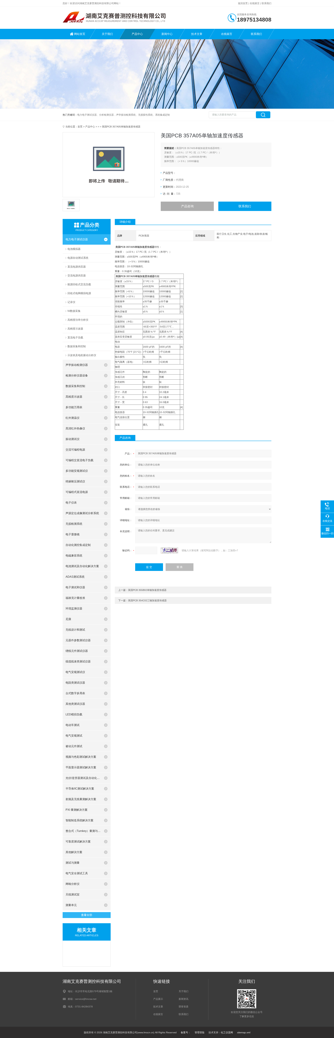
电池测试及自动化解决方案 (82, 566)
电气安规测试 (74, 735)
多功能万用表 (74, 407)
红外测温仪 (72, 417)
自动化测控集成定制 (78, 544)
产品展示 (158, 999)
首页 (80, 126)
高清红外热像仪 (75, 428)
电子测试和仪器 (75, 587)
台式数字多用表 (75, 693)
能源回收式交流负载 (79, 284)
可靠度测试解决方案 (78, 841)
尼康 (68, 619)
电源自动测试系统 (77, 257)
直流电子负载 (75, 337)
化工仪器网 (227, 1032)
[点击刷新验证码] (169, 550)
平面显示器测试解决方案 (81, 767)
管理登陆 (199, 1032)
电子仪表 (71, 502)
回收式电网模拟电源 (79, 293)
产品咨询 (187, 206)
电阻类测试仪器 (75, 682)
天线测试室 (72, 894)
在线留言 (255, 3)
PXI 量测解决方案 (77, 809)
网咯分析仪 (72, 883)
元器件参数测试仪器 (78, 640)
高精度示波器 (75, 328)
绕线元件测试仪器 (77, 650)
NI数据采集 (74, 310)
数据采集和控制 (76, 346)
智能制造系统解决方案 (79, 820)
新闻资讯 (183, 999)
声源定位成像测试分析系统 (82, 513)
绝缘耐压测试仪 (75, 481)
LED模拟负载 (74, 714)
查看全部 (86, 915)
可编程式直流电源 (77, 492)
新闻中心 (167, 33)
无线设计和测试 (75, 629)
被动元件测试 (74, 746)
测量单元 (71, 905)
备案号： (185, 1032)
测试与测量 (72, 862)
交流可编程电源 (75, 449)
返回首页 (243, 3)
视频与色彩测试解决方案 (81, 756)
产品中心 (137, 33)
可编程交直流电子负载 (79, 460)
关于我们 (107, 33)
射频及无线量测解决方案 (81, 799)
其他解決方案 (74, 852)
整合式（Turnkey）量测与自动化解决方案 (83, 830)
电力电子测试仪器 (77, 239)
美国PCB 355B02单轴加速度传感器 (147, 590)
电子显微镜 (72, 534)
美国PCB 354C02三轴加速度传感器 (147, 600)
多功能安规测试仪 (77, 470)
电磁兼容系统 (74, 555)
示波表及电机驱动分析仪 (81, 355)
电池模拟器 (74, 248)
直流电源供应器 (76, 266)
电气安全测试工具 (77, 873)
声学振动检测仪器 (77, 364)
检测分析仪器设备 (77, 375)
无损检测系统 (74, 523)
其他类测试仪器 (75, 703)
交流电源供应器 (76, 275)
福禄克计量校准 (75, 597)
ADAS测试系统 (75, 576)
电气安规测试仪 (75, 672)
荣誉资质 (183, 1006)
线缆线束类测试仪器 (78, 661)
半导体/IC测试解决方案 (80, 788)
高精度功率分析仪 (77, 319)
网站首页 (79, 33)
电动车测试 (72, 725)
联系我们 (266, 3)
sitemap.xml (243, 1032)
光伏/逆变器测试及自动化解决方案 (83, 778)
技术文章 (196, 33)
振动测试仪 (72, 439)
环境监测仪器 (74, 608)
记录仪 (71, 302)
